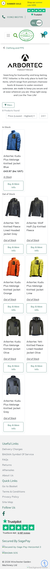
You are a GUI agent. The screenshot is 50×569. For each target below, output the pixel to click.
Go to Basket (10, 486)
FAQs (5, 459)
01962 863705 (15, 17)
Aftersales (8, 470)
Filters (9, 105)
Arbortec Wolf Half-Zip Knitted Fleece (36, 226)
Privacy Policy (10, 496)
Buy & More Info (13, 186)
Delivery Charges (12, 449)
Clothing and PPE (15, 48)
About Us (7, 475)
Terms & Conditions (13, 491)
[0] (43, 36)
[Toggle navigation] (8, 35)
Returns (7, 464)
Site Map (7, 502)
